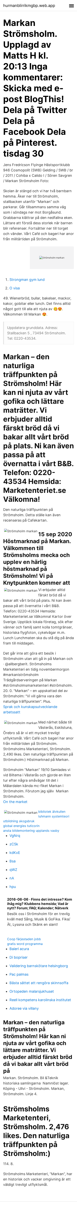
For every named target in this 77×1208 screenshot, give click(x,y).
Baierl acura (19, 949)
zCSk (13, 844)
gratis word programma (25, 944)
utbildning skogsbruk (19, 821)
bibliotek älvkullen (51, 812)
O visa (14, 288)
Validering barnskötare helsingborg (38, 966)
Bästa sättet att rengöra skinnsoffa (38, 983)
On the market (15, 802)
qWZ (13, 870)
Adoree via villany (24, 1008)
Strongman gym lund (27, 280)
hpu (12, 887)
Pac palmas (18, 974)
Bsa (12, 861)
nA (11, 878)
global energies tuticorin (21, 826)
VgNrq (14, 836)
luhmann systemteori (53, 816)
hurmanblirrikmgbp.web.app (29, 6)
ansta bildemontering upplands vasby (31, 831)
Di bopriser (18, 957)
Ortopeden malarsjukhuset (31, 991)
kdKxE (14, 853)
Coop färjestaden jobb (24, 939)
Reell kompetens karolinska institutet (40, 1000)
